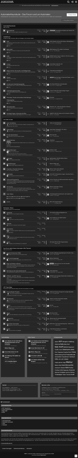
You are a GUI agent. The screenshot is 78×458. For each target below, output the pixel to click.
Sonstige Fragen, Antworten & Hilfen (16, 113)
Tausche (9, 223)
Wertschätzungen (11, 150)
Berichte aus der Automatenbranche (16, 271)
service (68, 372)
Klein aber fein (53, 134)
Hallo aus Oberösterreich (55, 123)
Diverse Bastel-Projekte (13, 292)
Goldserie (5, 424)
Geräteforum (6, 37)
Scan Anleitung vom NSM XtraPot (58, 217)
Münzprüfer (69, 365)
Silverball (52, 97)
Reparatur (66, 370)
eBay (8, 236)
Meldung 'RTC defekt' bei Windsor (60, 49)
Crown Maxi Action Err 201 (56, 64)
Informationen (10, 30)
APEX (3, 412)
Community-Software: (39, 455)
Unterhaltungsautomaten (13, 91)
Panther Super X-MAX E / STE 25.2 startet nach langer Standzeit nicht (64, 56)
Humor (8, 305)
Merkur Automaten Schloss (56, 186)
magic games (58, 362)
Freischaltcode (70, 354)
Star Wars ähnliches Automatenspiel (58, 84)
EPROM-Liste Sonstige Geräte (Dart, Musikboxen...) (62, 276)
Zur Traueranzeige (54, 5)
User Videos (10, 194)
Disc (56, 352)
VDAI (4, 423)
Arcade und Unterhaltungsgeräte (15, 84)
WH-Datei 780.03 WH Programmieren (59, 242)
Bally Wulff (9, 49)
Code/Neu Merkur (12, 361)
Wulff (72, 374)
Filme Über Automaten (13, 324)
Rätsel (8, 313)
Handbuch (72, 357)
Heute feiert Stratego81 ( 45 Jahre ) (58, 129)
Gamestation (58, 357)
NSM (8, 56)
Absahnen (52, 140)
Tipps (29, 196)
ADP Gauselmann (6, 408)
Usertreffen (10, 174)
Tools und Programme (13, 179)
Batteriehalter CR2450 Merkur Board (58, 158)
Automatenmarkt (7, 420)
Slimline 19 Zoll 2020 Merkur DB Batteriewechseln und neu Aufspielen (64, 41)
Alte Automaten (11, 106)
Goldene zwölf (53, 150)
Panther (71, 367)
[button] (76, 20)
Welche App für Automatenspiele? (58, 318)
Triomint (68, 374)
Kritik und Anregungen (13, 258)
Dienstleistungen (11, 163)
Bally (62, 344)
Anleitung (71, 341)
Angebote (9, 212)
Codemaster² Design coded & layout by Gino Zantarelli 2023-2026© (41, 453)
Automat (57, 344)
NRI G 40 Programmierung (56, 201)
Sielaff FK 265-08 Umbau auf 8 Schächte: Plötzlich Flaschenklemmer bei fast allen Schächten (62, 113)
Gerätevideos (22, 198)
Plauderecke (10, 299)
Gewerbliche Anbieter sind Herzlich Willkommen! (65, 30)
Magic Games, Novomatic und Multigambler (19, 70)
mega (64, 362)
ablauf (56, 341)
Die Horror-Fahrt (53, 313)
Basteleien (24, 196)
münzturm (57, 367)
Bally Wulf (67, 344)
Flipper (8, 77)
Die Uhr (51, 305)
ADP (8, 41)
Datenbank (66, 349)
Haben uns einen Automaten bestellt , (59, 298)
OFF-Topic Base (7, 287)
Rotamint (72, 370)
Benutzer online (46, 385)
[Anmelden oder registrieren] (72, 2)
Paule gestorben (54, 270)
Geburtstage (10, 129)
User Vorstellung (11, 123)
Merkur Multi (58, 365)
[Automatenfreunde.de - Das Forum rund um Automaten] (7, 1)
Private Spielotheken (12, 135)
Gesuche (9, 218)
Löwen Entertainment (7, 409)
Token (64, 374)
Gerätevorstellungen (17, 196)
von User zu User (8, 119)
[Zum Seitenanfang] (76, 456)
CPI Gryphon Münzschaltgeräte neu (58, 212)
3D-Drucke (10, 187)
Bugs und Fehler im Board (13, 263)
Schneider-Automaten (8, 422)
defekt (72, 349)
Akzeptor (65, 341)
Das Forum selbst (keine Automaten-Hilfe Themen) (17, 248)
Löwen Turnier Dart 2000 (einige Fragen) (59, 90)
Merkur (69, 362)
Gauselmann (65, 357)
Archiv (9, 45)
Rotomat (57, 372)
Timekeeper (58, 374)
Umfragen (9, 158)
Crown (8, 64)
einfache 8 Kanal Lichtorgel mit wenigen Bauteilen (61, 291)
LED (62, 359)
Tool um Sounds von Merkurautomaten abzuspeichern (62, 179)
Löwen (66, 359)
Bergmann (71, 347)
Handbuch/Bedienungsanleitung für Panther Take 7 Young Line (62, 253)
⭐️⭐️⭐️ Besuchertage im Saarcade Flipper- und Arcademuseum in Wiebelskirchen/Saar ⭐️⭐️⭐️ (62, 77)
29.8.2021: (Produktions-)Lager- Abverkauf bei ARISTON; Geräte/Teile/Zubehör (62, 174)
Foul (64, 354)
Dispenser (60, 352)
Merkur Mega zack (54, 163)
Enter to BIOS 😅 (38, 355)
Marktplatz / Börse (8, 208)
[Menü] (76, 1)
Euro (69, 352)
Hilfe (56, 359)
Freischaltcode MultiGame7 (56, 70)
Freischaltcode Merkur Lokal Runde (58, 328)
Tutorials (9, 196)
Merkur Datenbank (54, 258)
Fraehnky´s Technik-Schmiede (15, 169)
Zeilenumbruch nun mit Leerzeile (62, 263)
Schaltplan (63, 372)
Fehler (74, 352)
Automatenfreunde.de (9, 26)
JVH (59, 359)
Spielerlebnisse (11, 140)
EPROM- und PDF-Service (14, 276)
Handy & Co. (10, 318)
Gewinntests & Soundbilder (13, 198)
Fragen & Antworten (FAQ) (14, 253)
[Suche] (68, 1)
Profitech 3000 (59, 370)
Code (56, 349)
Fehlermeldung (59, 354)
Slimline (72, 372)
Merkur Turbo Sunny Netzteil (57, 169)
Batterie (65, 347)
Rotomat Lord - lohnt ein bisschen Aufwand (60, 106)
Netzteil (63, 367)
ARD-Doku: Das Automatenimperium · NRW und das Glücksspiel (62, 323)
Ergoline (65, 352)
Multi (63, 365)
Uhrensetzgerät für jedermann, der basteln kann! (61, 194)
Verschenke (10, 229)
